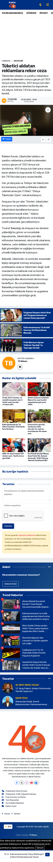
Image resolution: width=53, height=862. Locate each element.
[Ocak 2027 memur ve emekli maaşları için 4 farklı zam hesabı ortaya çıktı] (13, 389)
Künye (7, 814)
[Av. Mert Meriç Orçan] (7, 688)
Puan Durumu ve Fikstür (16, 797)
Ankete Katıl (10, 584)
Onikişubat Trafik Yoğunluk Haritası (21, 794)
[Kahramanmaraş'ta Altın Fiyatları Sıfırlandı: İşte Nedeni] (13, 416)
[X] (21, 783)
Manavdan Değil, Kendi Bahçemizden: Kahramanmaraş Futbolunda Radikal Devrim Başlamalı (31, 703)
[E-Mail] (20, 367)
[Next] (36, 783)
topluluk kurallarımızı (27, 535)
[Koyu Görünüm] (40, 5)
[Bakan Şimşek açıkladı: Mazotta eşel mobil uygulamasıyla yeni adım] (39, 389)
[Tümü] (49, 567)
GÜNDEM (31, 13)
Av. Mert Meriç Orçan (27, 685)
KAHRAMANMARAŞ (12, 13)
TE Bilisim (22, 361)
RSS (9, 827)
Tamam (40, 848)
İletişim (17, 814)
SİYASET (43, 13)
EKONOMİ (18, 61)
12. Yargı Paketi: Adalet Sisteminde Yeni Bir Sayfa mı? (33, 690)
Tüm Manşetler (12, 800)
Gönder (8, 526)
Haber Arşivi (11, 806)
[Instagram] (26, 783)
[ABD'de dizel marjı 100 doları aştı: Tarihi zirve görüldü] (13, 445)
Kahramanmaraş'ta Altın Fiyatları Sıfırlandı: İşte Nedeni (13, 427)
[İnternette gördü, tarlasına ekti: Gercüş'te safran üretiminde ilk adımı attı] (39, 416)
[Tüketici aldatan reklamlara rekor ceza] (26, 120)
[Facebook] (17, 783)
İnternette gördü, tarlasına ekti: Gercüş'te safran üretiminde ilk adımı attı (37, 429)
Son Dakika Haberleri (15, 803)
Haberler (6, 61)
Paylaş (8, 139)
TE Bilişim (33, 835)
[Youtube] (31, 783)
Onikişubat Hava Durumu (16, 791)
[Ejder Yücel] (7, 701)
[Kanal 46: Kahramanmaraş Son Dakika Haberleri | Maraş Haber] (12, 5)
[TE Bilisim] (8, 363)
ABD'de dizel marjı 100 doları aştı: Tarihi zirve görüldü (13, 456)
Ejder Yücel (21, 698)
